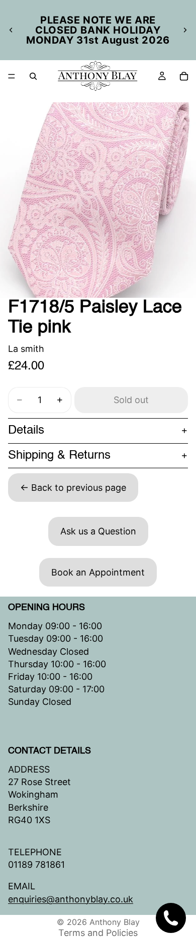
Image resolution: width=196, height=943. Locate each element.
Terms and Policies (98, 932)
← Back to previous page (73, 487)
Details (26, 431)
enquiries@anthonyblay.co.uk (70, 898)
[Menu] (11, 76)
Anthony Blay (114, 922)
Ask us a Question (98, 531)
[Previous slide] (11, 30)
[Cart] (184, 76)
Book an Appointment (98, 572)
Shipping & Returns (59, 456)
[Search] (33, 76)
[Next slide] (185, 30)
